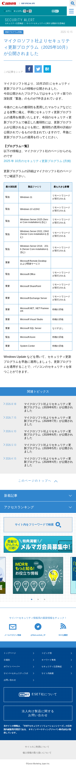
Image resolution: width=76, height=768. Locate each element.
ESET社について (44, 694)
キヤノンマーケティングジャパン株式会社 (9, 3)
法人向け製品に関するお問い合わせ (38, 713)
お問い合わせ (10, 680)
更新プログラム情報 (13, 32)
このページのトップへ (34, 480)
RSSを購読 (63, 635)
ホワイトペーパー (12, 666)
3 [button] (45, 599)
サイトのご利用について (37, 747)
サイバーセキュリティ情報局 (23, 11)
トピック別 (47, 653)
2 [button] (39, 599)
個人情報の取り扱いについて (37, 752)
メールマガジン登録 (12, 635)
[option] (38, 575)
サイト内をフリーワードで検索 (34, 524)
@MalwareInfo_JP (38, 635)
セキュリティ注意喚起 (52, 666)
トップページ (10, 653)
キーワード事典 (49, 660)
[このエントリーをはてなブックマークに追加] (47, 69)
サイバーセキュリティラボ (16, 673)
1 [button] (32, 599)
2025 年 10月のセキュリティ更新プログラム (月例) (37, 161)
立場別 (7, 660)
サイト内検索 (48, 673)
